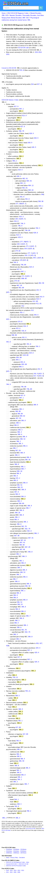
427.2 (39, 84)
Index (10, 849)
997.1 (21, 109)
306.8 (16, 425)
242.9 (38, 290)
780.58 (21, 545)
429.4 (38, 648)
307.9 (16, 492)
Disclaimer (22, 857)
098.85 (24, 278)
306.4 (24, 436)
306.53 (20, 487)
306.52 (22, 439)
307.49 (27, 547)
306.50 (27, 460)
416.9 (25, 326)
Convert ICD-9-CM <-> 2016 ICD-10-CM (17, 864)
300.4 (20, 434)
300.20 (17, 512)
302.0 (29, 531)
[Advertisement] (18, 61)
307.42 (23, 540)
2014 (40, 52)
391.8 (29, 344)
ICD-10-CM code (23, 47)
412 (22, 306)
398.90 (40, 201)
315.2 (18, 478)
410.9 (38, 299)
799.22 (15, 677)
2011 (14, 851)
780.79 (21, 131)
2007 (21, 852)
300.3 (20, 430)
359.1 (35, 258)
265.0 (17, 219)
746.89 (27, 230)
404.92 (29, 181)
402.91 (25, 178)
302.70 (24, 526)
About (7, 857)
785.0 (18, 741)
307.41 (30, 538)
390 (42, 194)
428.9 (31, 133)
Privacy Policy (14, 857)
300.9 (35, 405)
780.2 (14, 161)
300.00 (18, 411)
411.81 (38, 303)
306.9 (22, 453)
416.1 (22, 312)
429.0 (31, 267)
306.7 (15, 448)
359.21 (27, 255)
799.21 (27, 691)
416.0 (16, 221)
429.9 (20, 170)
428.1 (19, 176)
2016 (7, 870)
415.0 (18, 328)
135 (21, 260)
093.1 (18, 360)
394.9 (36, 315)
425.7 (23, 203)
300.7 (23, 469)
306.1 (21, 409)
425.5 (21, 216)
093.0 (22, 362)
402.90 (41, 283)
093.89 (19, 357)
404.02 (30, 190)
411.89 (35, 301)
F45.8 (21, 70)
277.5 (29, 253)
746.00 (23, 387)
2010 (21, 851)
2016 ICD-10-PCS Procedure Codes (16, 865)
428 (7, 646)
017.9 (35, 376)
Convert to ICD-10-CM (9, 68)
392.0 (27, 199)
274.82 (17, 251)
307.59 (18, 418)
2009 (7, 852)
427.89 (18, 727)
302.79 (27, 529)
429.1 (8, 319)
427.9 (16, 106)
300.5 (18, 423)
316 (32, 84)
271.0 (28, 246)
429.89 (25, 355)
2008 (14, 852)
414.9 (18, 235)
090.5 (21, 367)
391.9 (22, 197)
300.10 (19, 471)
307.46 (22, 549)
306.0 (23, 420)
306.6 (25, 446)
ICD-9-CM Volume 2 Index (10, 100)
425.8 (31, 248)
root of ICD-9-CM (30, 828)
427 (41, 643)
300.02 (22, 416)
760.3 (38, 228)
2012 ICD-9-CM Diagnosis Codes (18, 13)
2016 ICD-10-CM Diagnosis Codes (15, 862)
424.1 (41, 206)
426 (37, 643)
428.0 (35, 233)
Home (3, 13)
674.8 (20, 321)
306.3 (19, 432)
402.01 (24, 188)
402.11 (22, 183)
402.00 (21, 288)
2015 (7, 54)
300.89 (21, 503)
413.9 (24, 115)
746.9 (23, 223)
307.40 (16, 536)
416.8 (24, 331)
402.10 (19, 285)
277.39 (18, 203)
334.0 (26, 248)
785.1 (20, 721)
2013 (36, 52)
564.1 (16, 799)
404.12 (30, 185)
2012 (7, 851)
